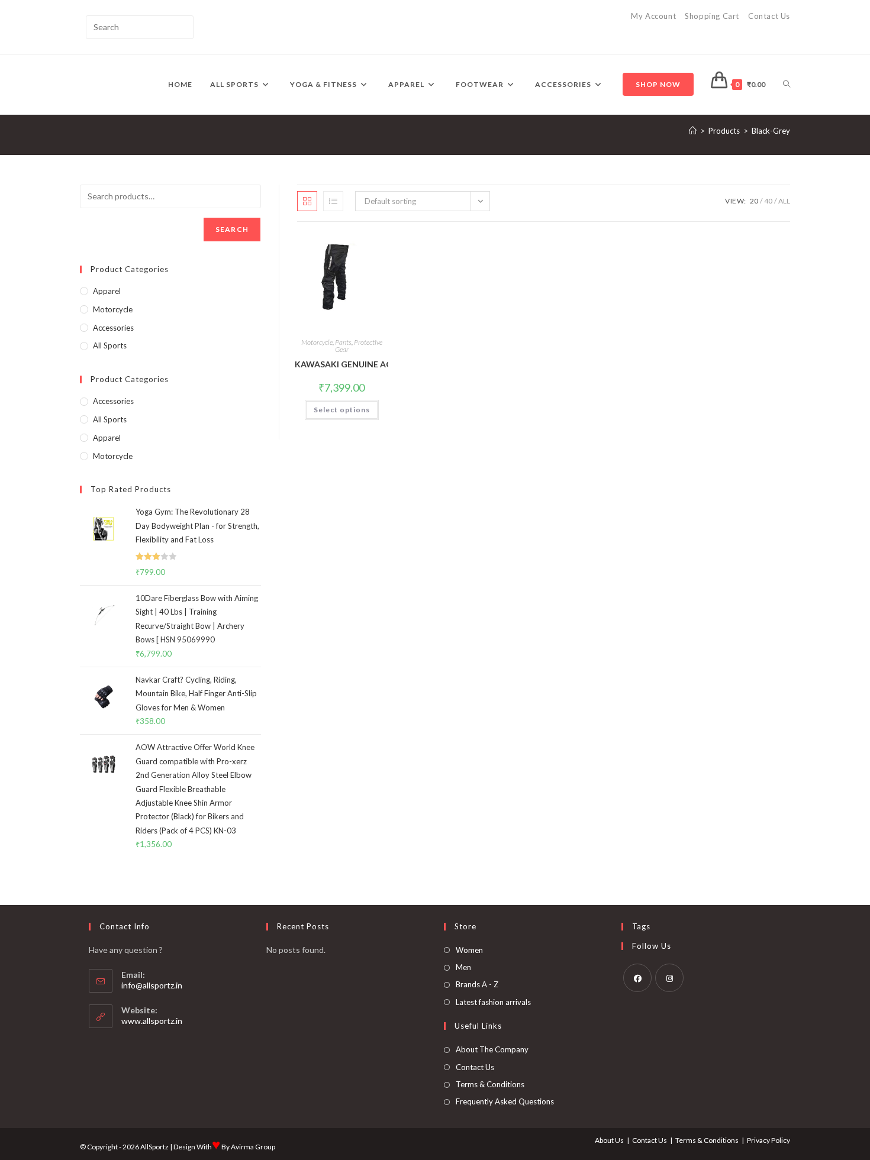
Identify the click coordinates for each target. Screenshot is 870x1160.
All (784, 200)
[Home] (693, 130)
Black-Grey (771, 130)
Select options (342, 409)
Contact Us (769, 16)
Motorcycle (317, 342)
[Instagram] (669, 978)
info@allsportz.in (151, 985)
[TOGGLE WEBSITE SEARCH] (786, 84)
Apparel (107, 291)
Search (232, 229)
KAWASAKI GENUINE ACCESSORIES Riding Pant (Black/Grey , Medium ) (341, 364)
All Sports (110, 345)
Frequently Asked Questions (505, 1101)
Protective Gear (358, 346)
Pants (343, 342)
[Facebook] (637, 978)
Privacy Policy (768, 1140)
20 (754, 200)
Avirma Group (253, 1146)
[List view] (333, 201)
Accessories (113, 327)
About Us (609, 1140)
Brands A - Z (477, 984)
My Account (653, 16)
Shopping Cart (712, 16)
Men (463, 967)
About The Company (492, 1049)
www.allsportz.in (151, 1021)
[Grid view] (307, 201)
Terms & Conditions (490, 1084)
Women (469, 950)
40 (768, 200)
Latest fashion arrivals (493, 1002)
